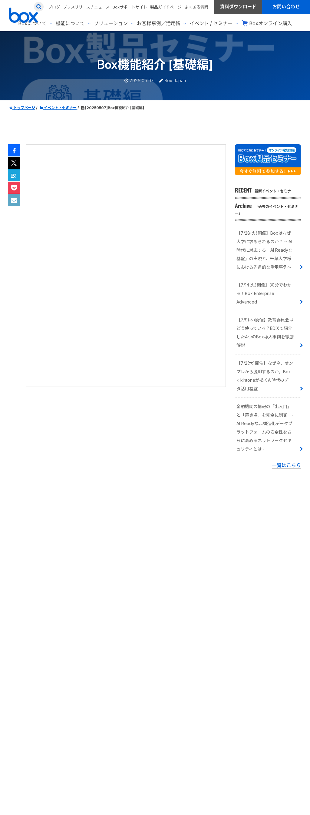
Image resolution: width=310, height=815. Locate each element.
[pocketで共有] (14, 188)
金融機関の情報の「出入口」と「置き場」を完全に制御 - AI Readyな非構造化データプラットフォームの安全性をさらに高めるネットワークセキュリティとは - (264, 427)
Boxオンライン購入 (270, 23)
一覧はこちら (286, 465)
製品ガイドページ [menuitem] (166, 7)
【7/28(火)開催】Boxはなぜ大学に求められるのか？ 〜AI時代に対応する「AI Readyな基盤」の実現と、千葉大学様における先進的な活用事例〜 (264, 250)
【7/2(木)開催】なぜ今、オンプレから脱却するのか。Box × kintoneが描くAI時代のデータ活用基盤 (264, 376)
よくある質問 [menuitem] (196, 7)
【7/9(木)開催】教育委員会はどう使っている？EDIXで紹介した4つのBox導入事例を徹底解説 (265, 332)
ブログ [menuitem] (54, 7)
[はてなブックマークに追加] (14, 175)
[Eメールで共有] (14, 200)
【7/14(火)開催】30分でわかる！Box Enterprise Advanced (264, 293)
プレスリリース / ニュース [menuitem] (86, 7)
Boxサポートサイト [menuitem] (130, 7)
